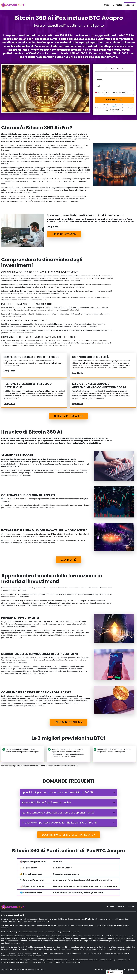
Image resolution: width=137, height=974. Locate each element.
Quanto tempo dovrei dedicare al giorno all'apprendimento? (58, 812)
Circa (107, 4)
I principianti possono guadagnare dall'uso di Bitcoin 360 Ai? (57, 792)
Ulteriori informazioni (64, 234)
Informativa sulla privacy (124, 969)
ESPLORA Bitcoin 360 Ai (68, 722)
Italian (112, 972)
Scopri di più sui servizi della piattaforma (68, 834)
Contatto (117, 4)
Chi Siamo (110, 907)
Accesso (129, 4)
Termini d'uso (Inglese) (103, 969)
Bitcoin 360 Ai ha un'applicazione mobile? (46, 802)
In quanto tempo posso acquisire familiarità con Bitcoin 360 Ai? (59, 822)
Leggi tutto (52, 226)
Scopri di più (69, 559)
